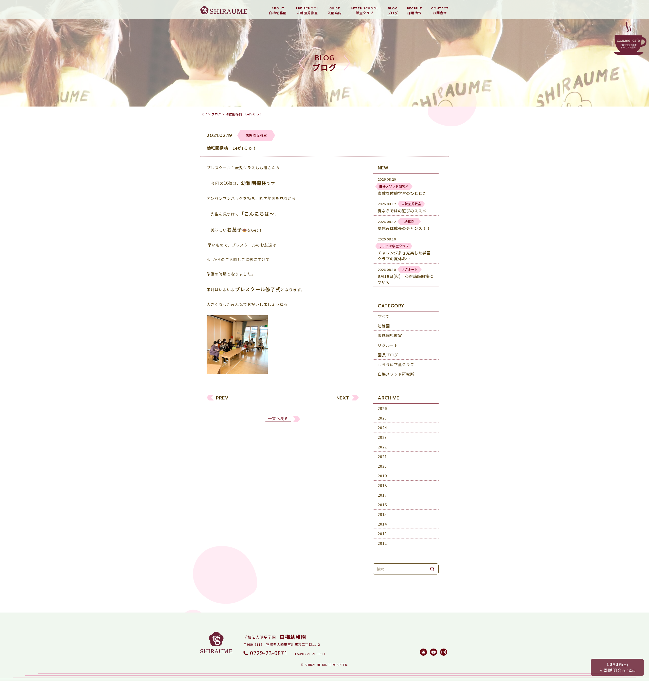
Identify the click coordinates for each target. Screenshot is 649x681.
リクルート (388, 345)
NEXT (342, 397)
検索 (432, 568)
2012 (382, 543)
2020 (382, 466)
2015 (382, 514)
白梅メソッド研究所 (396, 374)
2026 (382, 408)
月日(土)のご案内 (617, 667)
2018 (382, 485)
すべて (383, 316)
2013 (382, 533)
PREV (222, 397)
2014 (382, 524)
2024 (382, 427)
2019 (382, 475)
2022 (382, 446)
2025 (382, 418)
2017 (382, 495)
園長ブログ (388, 354)
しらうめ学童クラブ (396, 364)
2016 (382, 504)
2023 (382, 437)
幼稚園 (384, 325)
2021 (382, 456)
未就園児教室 (390, 335)
